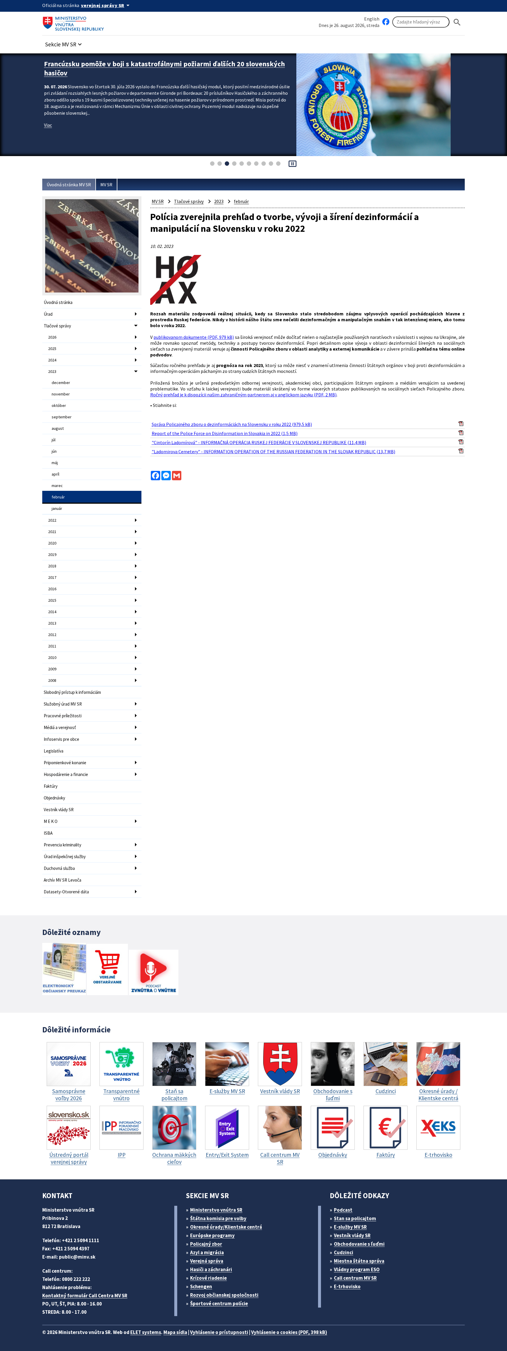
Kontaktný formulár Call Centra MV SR (84, 1295)
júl (53, 439)
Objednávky (54, 798)
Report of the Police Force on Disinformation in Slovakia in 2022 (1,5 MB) (225, 433)
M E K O (51, 821)
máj (55, 462)
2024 (52, 360)
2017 (52, 577)
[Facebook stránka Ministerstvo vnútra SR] (385, 22)
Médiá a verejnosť (60, 727)
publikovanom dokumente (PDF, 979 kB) (193, 337)
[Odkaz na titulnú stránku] (74, 22)
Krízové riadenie (208, 1278)
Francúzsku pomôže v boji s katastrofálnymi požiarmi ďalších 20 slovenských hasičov (164, 68)
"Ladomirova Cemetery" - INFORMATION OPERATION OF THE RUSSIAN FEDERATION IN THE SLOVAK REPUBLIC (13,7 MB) (273, 451)
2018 (52, 566)
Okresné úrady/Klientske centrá (226, 1227)
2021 (52, 531)
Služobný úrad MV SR (63, 704)
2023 (52, 371)
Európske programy (212, 1235)
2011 (52, 646)
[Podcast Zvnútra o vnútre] (153, 973)
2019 (52, 554)
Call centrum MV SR (355, 1278)
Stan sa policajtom (355, 1218)
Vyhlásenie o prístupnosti (219, 1332)
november (61, 394)
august (58, 428)
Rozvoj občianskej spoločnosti (224, 1295)
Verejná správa (206, 1261)
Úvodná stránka (58, 302)
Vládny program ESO (357, 1269)
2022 (52, 520)
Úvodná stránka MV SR (69, 184)
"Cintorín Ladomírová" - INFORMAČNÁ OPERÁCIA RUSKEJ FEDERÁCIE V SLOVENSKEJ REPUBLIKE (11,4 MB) (259, 442)
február (58, 497)
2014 (52, 611)
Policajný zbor (206, 1244)
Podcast (343, 1210)
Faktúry (51, 786)
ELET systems (145, 1332)
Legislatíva (53, 751)
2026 (52, 337)
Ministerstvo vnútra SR (216, 1210)
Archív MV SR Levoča (62, 880)
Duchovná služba (59, 868)
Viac (48, 125)
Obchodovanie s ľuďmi (359, 1244)
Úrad (48, 314)
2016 (52, 588)
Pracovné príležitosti (63, 715)
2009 (52, 669)
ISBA (48, 833)
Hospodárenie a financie (66, 774)
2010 (52, 657)
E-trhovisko (347, 1286)
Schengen (201, 1286)
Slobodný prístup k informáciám (72, 692)
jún (54, 451)
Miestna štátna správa (359, 1261)
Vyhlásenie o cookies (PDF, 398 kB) (289, 1332)
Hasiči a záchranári (211, 1269)
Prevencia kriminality (62, 845)
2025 (52, 348)
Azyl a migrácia (207, 1252)
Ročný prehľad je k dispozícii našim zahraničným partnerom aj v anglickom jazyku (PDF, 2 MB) (243, 395)
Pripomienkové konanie (65, 762)
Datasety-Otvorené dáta (66, 892)
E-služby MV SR (350, 1227)
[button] (64, 42)
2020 (52, 543)
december (61, 382)
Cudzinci (343, 1252)
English (371, 19)
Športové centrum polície (219, 1303)
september (62, 417)
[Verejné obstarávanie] (107, 970)
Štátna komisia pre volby (218, 1218)
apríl (55, 474)
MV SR (106, 184)
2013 (52, 623)
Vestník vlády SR (59, 809)
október (59, 405)
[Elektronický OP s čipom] (64, 970)
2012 (52, 634)
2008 (52, 680)
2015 (52, 600)
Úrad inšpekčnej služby (65, 856)
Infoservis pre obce (61, 739)
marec (57, 485)
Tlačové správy (57, 326)
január (57, 508)
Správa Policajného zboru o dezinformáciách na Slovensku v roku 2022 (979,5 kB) (232, 424)
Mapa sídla (175, 1332)
